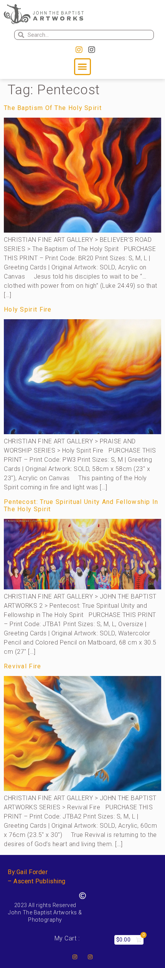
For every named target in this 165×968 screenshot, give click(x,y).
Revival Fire (22, 666)
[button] (82, 66)
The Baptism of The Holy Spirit (53, 108)
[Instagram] (79, 50)
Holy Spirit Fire (28, 309)
